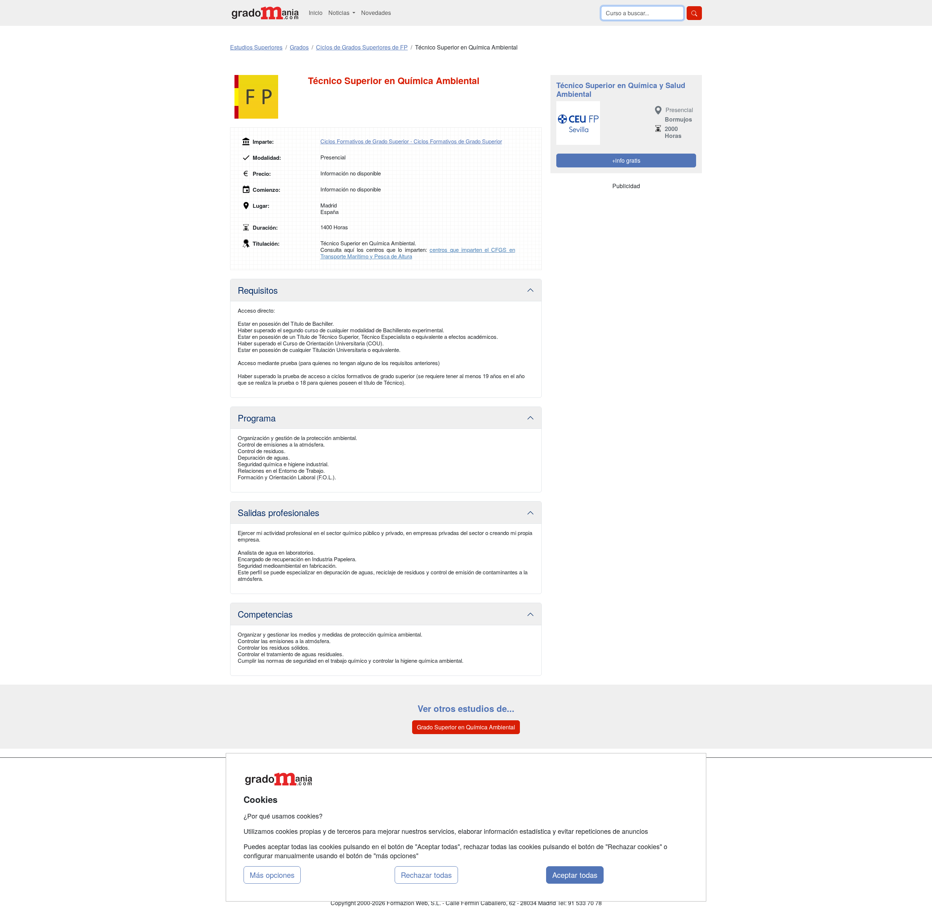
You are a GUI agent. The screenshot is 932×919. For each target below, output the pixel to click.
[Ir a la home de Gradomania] (265, 13)
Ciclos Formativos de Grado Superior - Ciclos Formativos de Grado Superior (411, 141)
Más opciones (272, 875)
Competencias (265, 613)
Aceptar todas (574, 875)
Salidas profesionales (278, 512)
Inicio (316, 12)
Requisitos (258, 290)
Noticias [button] (339, 12)
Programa (257, 417)
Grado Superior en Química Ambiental (466, 727)
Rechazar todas (426, 875)
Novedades (376, 12)
